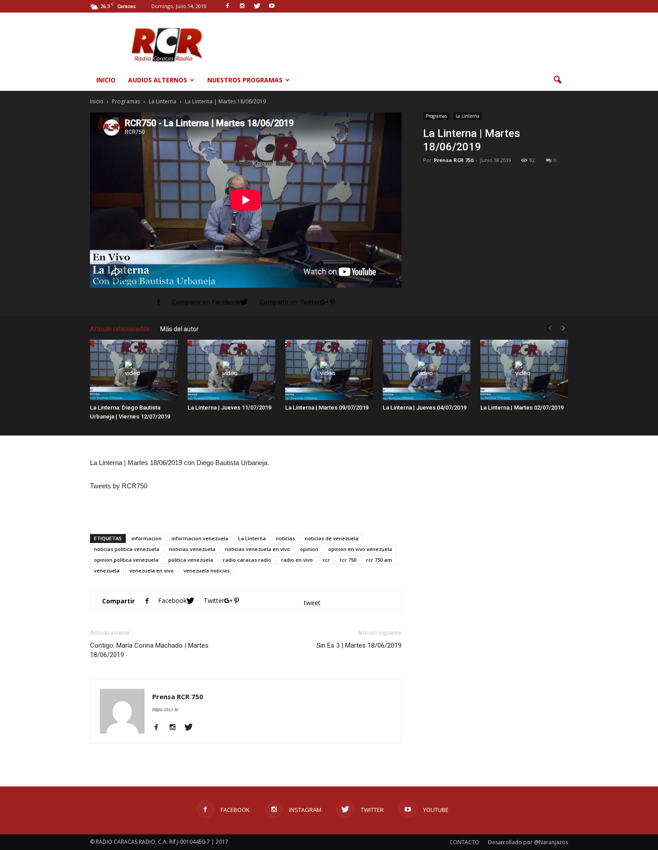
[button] (557, 80)
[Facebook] (159, 728)
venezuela (107, 570)
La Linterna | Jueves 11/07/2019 (229, 407)
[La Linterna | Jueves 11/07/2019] (231, 370)
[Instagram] (175, 728)
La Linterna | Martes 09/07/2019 (326, 407)
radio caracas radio (247, 559)
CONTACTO (464, 842)
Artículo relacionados (120, 329)
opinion (309, 549)
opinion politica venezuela (126, 559)
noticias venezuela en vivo (257, 549)
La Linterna (467, 116)
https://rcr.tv (165, 709)
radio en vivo (297, 559)
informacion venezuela (199, 538)
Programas (436, 116)
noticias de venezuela (332, 538)
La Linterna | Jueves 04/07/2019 (424, 407)
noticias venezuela (192, 549)
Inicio (105, 80)
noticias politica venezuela (126, 549)
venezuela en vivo (151, 570)
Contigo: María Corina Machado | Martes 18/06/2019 (149, 650)
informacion (147, 538)
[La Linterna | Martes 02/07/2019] (524, 370)
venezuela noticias (207, 570)
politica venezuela (190, 559)
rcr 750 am (379, 559)
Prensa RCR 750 (453, 160)
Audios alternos (157, 80)
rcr (326, 559)
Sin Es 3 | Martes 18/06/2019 (359, 645)
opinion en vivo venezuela (360, 549)
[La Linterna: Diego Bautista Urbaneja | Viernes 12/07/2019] (134, 370)
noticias (285, 538)
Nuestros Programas (244, 80)
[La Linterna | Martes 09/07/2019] (329, 370)
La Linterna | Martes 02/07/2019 (522, 407)
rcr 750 (348, 559)
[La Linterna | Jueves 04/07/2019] (426, 370)
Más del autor (179, 329)
